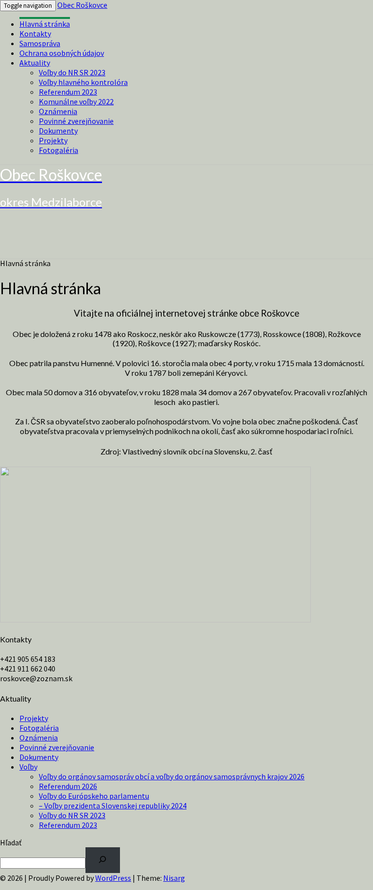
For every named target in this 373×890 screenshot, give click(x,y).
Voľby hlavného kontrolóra (83, 82)
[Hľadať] (102, 860)
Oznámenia (58, 111)
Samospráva (39, 43)
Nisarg (174, 878)
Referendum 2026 (68, 786)
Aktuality (34, 62)
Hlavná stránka (44, 24)
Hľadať (10, 842)
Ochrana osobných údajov (61, 53)
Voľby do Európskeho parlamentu (94, 796)
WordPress (113, 878)
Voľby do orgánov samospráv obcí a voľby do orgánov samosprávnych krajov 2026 (172, 776)
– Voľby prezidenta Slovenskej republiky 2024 (112, 805)
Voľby (28, 767)
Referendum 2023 (68, 92)
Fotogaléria (58, 150)
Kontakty (35, 33)
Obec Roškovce (82, 5)
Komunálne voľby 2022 (76, 101)
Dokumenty (58, 130)
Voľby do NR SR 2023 (72, 72)
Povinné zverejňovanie (76, 121)
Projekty (53, 140)
